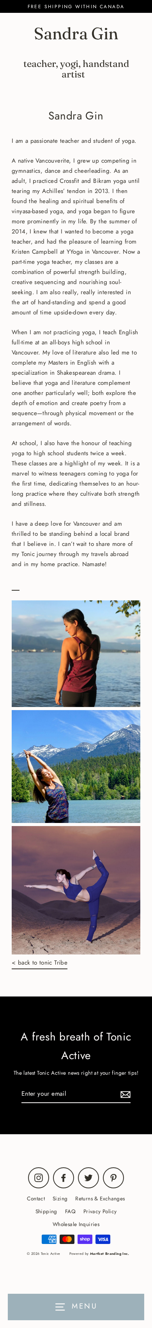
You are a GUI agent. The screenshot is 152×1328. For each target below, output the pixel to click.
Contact (36, 1198)
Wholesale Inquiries (76, 1224)
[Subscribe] (124, 1094)
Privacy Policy (100, 1211)
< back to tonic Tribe (39, 962)
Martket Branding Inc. (109, 1253)
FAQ (70, 1211)
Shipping (46, 1211)
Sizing (60, 1198)
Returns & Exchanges (100, 1198)
